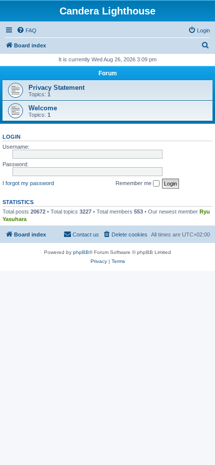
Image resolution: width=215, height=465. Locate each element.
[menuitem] (26, 30)
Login (11, 137)
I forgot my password (28, 183)
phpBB (81, 252)
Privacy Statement (56, 87)
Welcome (42, 108)
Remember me (134, 183)
